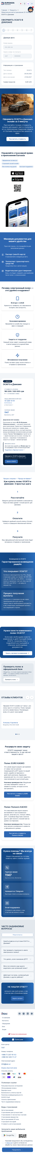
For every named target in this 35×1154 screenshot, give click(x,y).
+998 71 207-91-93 (8, 1055)
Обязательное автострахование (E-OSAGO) (16, 12)
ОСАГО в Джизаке (7, 14)
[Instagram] (23, 1014)
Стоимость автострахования (11, 1124)
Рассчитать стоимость (17, 139)
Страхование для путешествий (11, 1112)
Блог (3, 1026)
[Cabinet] (24, 3)
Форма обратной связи (9, 1068)
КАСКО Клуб (5, 1097)
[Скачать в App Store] (17, 173)
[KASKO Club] (28, 3)
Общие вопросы (17, 935)
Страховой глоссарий (8, 1121)
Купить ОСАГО (11, 461)
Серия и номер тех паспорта (12, 52)
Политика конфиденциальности (12, 1095)
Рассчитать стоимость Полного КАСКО (17, 834)
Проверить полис (10, 679)
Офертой (9, 1143)
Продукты (13, 10)
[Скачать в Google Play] (17, 179)
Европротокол (6, 1090)
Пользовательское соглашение (12, 1086)
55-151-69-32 (8, 403)
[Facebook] (19, 1014)
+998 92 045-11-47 (8, 1057)
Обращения (6, 1023)
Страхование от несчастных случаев (13, 1115)
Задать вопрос (17, 998)
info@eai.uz (6, 1064)
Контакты (5, 1020)
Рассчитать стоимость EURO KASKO (17, 795)
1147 (6, 412)
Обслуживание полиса (8, 1088)
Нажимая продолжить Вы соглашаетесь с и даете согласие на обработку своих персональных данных (19, 1143)
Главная (4, 10)
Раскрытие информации (18, 1034)
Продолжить (16, 1150)
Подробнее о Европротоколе (14, 450)
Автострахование (7, 1110)
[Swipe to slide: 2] (17, 734)
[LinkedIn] (28, 1014)
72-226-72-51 (9, 401)
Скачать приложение (8, 1099)
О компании (6, 1017)
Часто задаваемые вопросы (10, 1102)
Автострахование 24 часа (10, 1119)
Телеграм (19, 1039)
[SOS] (20, 3)
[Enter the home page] (8, 3)
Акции (4, 1029)
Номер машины (7, 43)
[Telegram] (32, 1014)
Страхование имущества (9, 1117)
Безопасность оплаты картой (11, 1092)
